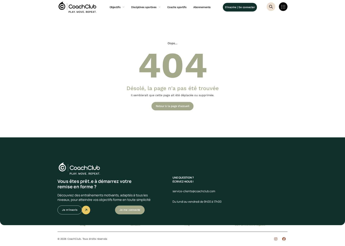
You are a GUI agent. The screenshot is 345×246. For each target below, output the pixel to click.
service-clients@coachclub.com (193, 191)
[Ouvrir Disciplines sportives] (159, 7)
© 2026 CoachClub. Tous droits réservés (82, 238)
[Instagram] (275, 239)
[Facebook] (284, 239)
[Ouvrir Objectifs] (123, 7)
